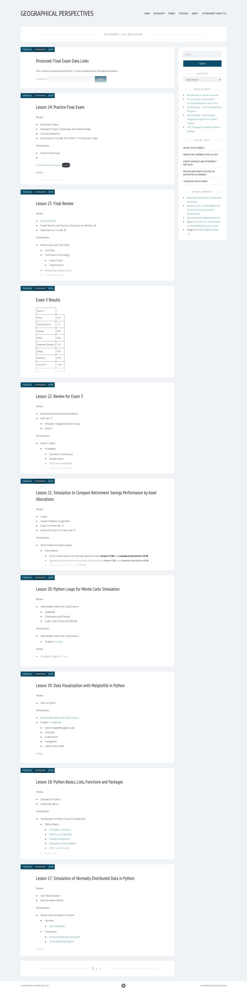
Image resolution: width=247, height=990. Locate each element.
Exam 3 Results (48, 221)
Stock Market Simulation (61, 941)
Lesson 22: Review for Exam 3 (59, 396)
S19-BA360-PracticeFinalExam (48, 165)
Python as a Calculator (60, 834)
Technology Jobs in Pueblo (195, 181)
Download (66, 165)
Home (147, 13)
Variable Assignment (59, 838)
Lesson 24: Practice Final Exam (60, 107)
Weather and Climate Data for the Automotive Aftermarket (199, 173)
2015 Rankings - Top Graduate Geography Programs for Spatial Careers (202, 119)
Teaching (183, 13)
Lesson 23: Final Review (54, 203)
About (195, 13)
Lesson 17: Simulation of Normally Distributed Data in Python (85, 878)
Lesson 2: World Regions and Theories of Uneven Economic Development (203, 209)
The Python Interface (60, 829)
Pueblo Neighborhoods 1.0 (208, 217)
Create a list (55, 858)
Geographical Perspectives (57, 13)
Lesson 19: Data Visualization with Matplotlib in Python (80, 685)
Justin (189, 217)
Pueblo (171, 13)
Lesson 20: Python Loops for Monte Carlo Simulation (77, 589)
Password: (41, 79)
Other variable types (59, 848)
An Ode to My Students (194, 147)
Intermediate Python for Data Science (59, 717)
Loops (59, 641)
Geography (159, 13)
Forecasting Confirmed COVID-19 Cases (200, 154)
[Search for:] (202, 54)
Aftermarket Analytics (214, 13)
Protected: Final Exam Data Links (62, 61)
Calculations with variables (62, 843)
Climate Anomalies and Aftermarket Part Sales (200, 163)
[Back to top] (123, 986)
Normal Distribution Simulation (64, 937)
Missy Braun (192, 197)
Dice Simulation (57, 926)
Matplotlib (56, 722)
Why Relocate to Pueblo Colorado (202, 95)
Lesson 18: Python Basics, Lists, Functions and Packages (79, 782)
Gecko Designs (220, 985)
